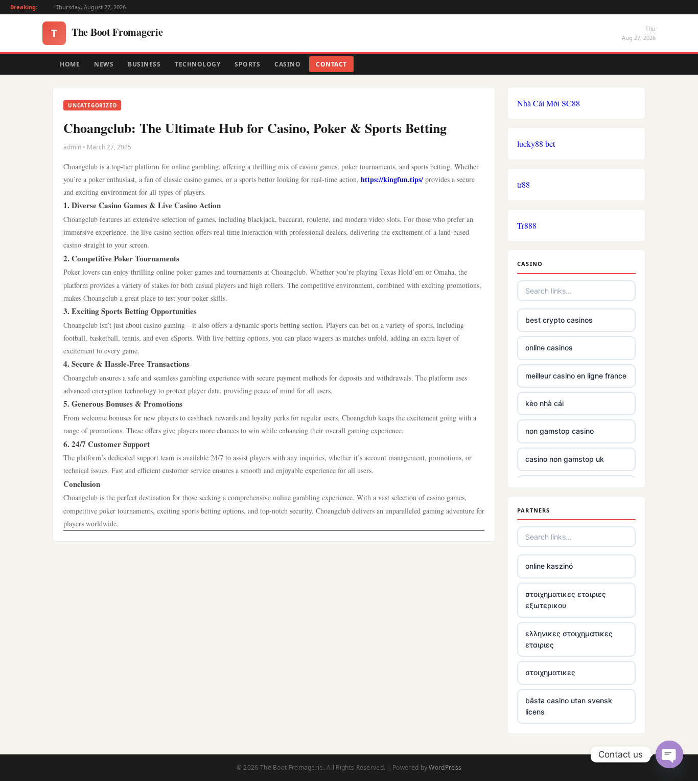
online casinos (549, 347)
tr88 (523, 184)
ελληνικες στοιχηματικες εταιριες (569, 639)
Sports (247, 64)
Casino (287, 64)
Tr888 (527, 225)
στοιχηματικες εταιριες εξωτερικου (565, 600)
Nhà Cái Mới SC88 (548, 103)
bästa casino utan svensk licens (568, 706)
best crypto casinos (559, 320)
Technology (197, 64)
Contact (331, 64)
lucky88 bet (536, 143)
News (103, 64)
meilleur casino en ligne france (575, 375)
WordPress (445, 767)
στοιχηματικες (550, 672)
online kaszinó (549, 566)
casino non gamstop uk (564, 459)
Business (144, 64)
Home (70, 64)
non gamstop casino (559, 431)
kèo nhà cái (544, 403)
